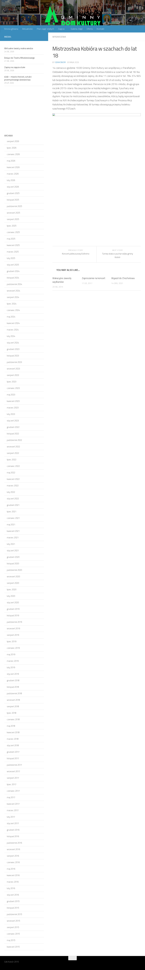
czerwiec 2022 (13, 466)
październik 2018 (14, 693)
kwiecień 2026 (13, 167)
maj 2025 (11, 238)
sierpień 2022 (13, 453)
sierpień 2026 (13, 141)
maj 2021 (11, 524)
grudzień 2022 (13, 427)
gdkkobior (60, 62)
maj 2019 (11, 654)
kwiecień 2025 (13, 245)
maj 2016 (11, 868)
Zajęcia (61, 29)
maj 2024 (11, 316)
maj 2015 (11, 940)
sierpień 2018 (13, 706)
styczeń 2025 (13, 264)
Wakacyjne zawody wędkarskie (61, 280)
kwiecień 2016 (13, 875)
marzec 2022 (13, 485)
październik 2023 (14, 362)
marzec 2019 (13, 661)
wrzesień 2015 (13, 920)
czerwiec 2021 (13, 518)
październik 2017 (14, 765)
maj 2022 (11, 472)
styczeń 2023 (13, 420)
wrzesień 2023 (13, 368)
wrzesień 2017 (13, 771)
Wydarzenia (59, 36)
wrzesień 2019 (13, 628)
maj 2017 (11, 797)
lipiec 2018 (11, 713)
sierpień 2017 (13, 778)
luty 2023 (11, 414)
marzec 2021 (13, 537)
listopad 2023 (13, 355)
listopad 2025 (13, 199)
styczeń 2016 (13, 894)
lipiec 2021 (11, 511)
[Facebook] (42, 36)
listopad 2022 (13, 433)
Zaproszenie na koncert (93, 278)
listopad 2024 (13, 277)
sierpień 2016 (13, 855)
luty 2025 (11, 258)
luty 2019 (11, 667)
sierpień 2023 (13, 375)
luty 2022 (11, 492)
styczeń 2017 (13, 823)
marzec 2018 (13, 739)
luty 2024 (11, 336)
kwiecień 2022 (13, 479)
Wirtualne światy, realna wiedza (18, 48)
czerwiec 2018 (13, 719)
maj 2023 (11, 394)
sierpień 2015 (13, 927)
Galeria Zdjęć (77, 29)
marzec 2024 (13, 329)
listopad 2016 (13, 836)
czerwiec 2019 (13, 648)
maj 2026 (11, 160)
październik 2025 (14, 206)
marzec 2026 (13, 173)
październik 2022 (14, 440)
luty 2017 (11, 816)
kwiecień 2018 (13, 732)
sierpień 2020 (13, 583)
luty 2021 (11, 544)
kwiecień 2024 (13, 323)
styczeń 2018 (13, 745)
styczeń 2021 (13, 550)
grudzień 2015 (13, 901)
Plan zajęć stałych (45, 29)
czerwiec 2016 (13, 862)
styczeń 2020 (13, 602)
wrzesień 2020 (13, 576)
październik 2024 (14, 284)
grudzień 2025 (13, 193)
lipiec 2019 (11, 641)
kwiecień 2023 (13, 401)
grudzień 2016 (13, 829)
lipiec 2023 (11, 381)
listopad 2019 (13, 615)
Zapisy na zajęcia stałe (14, 67)
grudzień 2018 (13, 680)
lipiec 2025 (11, 225)
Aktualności (27, 29)
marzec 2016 (13, 881)
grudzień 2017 (13, 752)
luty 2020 (11, 596)
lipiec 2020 (11, 589)
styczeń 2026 (13, 186)
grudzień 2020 (13, 557)
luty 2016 (11, 888)
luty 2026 (11, 180)
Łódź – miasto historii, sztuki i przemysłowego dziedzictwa (18, 78)
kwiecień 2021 (13, 531)
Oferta (90, 29)
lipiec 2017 (11, 784)
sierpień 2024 (13, 297)
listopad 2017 (13, 758)
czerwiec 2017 (13, 790)
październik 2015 (14, 914)
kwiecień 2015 (13, 946)
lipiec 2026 (11, 147)
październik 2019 (14, 622)
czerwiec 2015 (13, 933)
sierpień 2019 (13, 635)
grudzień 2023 (13, 349)
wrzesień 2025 (13, 212)
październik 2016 (14, 842)
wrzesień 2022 (13, 446)
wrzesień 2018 (13, 700)
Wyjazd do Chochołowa (123, 278)
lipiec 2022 (11, 459)
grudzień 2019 (13, 609)
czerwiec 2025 (13, 232)
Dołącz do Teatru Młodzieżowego (19, 57)
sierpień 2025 (13, 219)
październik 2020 (14, 570)
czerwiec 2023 (13, 388)
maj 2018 (11, 726)
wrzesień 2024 (13, 290)
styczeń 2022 (13, 498)
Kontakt (100, 29)
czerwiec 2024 (13, 310)
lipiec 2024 (11, 303)
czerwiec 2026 (13, 154)
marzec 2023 (13, 407)
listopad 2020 (13, 563)
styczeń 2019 (13, 674)
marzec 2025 (13, 251)
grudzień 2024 (13, 271)
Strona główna (11, 29)
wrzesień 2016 (13, 849)
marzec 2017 (13, 810)
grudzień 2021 (13, 505)
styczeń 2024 (13, 342)
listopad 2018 (13, 687)
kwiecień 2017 (13, 803)
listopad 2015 (13, 907)
